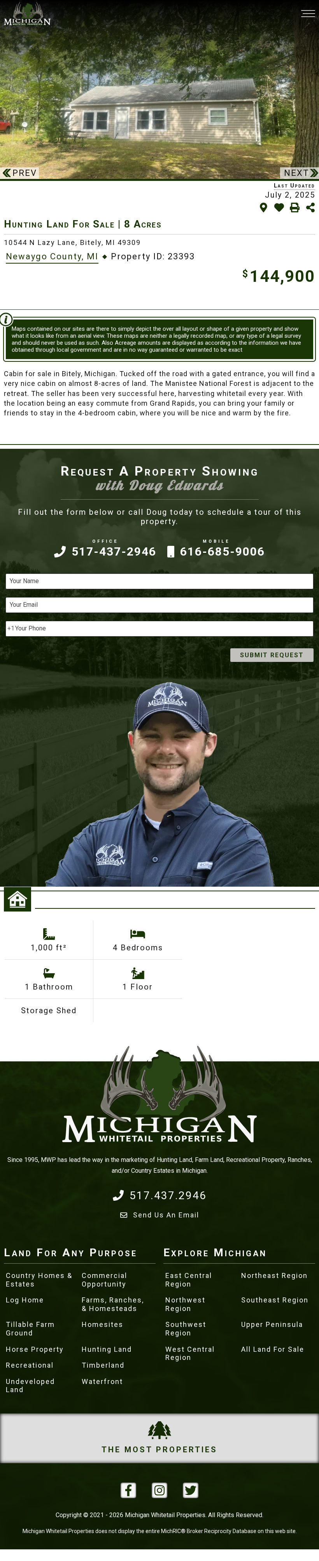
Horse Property (35, 1349)
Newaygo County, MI (52, 256)
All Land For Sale (272, 1349)
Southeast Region (274, 1300)
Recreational (30, 1365)
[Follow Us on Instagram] (159, 1490)
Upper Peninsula (272, 1324)
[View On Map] (263, 207)
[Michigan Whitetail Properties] (27, 13)
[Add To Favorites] (279, 207)
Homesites (102, 1324)
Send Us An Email (166, 1215)
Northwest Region (185, 1304)
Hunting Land (107, 1349)
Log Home (25, 1300)
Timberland (103, 1365)
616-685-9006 (222, 551)
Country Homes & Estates (39, 1279)
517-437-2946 (114, 551)
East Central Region (188, 1279)
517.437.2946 (168, 1195)
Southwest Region (185, 1328)
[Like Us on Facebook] (128, 1490)
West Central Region (190, 1353)
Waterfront (102, 1381)
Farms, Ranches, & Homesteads (113, 1304)
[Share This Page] (310, 207)
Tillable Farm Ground (30, 1328)
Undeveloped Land (30, 1385)
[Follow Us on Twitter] (190, 1490)
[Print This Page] (295, 207)
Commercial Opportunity (104, 1279)
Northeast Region (274, 1275)
